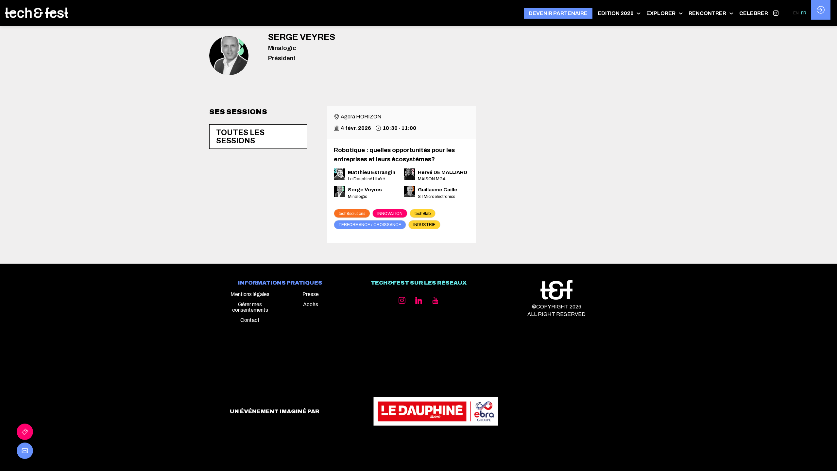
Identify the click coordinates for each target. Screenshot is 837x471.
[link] (619, 13)
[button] (558, 13)
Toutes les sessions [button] (240, 137)
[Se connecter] (820, 10)
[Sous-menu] (638, 13)
